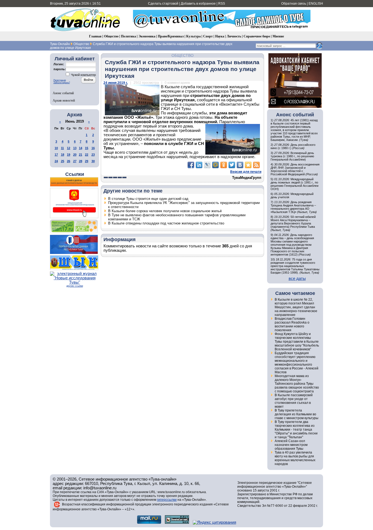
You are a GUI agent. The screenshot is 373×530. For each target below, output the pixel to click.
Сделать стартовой (163, 3)
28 (80, 161)
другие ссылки (74, 286)
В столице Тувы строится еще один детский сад (148, 199)
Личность (234, 36)
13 (74, 148)
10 (56, 148)
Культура (193, 36)
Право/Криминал (171, 36)
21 (80, 154)
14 (80, 148)
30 (93, 161)
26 (68, 161)
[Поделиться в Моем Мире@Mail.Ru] (215, 165)
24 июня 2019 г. (115, 83)
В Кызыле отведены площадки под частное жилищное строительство (166, 223)
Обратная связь (293, 3)
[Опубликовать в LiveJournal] (207, 165)
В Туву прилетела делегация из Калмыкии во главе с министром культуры (296, 414)
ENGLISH (316, 3)
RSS (221, 3)
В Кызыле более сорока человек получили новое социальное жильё (165, 211)
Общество (111, 36)
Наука (219, 36)
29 (86, 161)
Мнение (278, 36)
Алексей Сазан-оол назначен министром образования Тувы (291, 445)
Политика (128, 36)
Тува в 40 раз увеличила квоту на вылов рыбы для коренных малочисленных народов (295, 458)
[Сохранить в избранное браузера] (248, 165)
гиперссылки (167, 500)
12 (68, 148)
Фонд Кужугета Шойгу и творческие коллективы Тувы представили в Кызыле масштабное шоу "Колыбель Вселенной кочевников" (297, 341)
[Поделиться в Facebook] (191, 165)
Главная (95, 36)
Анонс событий (63, 93)
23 (93, 154)
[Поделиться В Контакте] (240, 165)
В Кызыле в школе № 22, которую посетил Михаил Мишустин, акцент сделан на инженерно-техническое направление (296, 307)
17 (56, 154)
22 (86, 154)
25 (62, 161)
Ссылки (74, 174)
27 (74, 161)
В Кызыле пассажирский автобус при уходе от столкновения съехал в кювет (294, 400)
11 (62, 148)
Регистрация (60, 80)
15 (86, 148)
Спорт (208, 36)
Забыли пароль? (62, 82)
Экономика (146, 36)
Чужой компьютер (83, 74)
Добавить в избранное (198, 3)
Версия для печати (245, 172)
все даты (297, 278)
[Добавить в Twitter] (232, 165)
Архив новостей (64, 100)
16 (93, 148)
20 (74, 154)
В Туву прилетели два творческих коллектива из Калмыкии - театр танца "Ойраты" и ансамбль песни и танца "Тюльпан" (296, 429)
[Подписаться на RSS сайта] (256, 165)
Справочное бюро (257, 36)
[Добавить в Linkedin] (199, 165)
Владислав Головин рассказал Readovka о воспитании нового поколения (292, 324)
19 (68, 154)
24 (56, 161)
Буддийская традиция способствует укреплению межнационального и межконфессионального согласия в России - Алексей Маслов (296, 362)
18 (62, 154)
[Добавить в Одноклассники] (223, 165)
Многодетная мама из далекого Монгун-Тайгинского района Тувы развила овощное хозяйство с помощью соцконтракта (297, 383)
